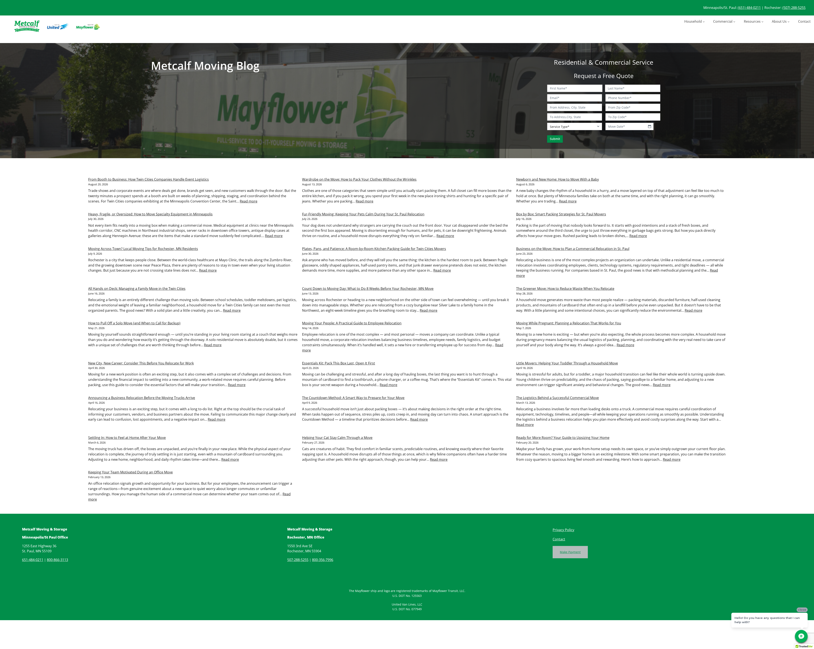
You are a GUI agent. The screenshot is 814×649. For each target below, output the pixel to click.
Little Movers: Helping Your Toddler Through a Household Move (567, 363)
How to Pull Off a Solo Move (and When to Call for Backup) (134, 323)
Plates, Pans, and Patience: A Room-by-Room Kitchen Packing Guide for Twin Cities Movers (374, 248)
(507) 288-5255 (794, 7)
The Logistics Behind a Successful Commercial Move (557, 397)
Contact (559, 539)
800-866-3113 (57, 559)
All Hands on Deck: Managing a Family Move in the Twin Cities (136, 288)
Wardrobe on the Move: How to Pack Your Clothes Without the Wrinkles (359, 179)
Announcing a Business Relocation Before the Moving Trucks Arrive (141, 397)
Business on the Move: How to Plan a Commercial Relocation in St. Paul (572, 248)
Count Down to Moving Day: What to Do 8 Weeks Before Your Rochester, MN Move (367, 288)
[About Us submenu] (789, 21)
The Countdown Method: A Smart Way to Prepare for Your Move (353, 397)
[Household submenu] (704, 21)
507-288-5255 (297, 559)
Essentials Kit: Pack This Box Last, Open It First (338, 363)
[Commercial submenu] (734, 21)
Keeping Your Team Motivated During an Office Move (130, 472)
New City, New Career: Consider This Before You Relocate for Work (141, 363)
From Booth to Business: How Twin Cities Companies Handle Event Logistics (148, 179)
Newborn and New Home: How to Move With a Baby (557, 179)
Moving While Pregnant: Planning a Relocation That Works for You (568, 323)
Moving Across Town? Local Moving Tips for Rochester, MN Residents (143, 248)
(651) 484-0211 (749, 7)
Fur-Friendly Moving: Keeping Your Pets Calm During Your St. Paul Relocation (363, 214)
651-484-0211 (32, 559)
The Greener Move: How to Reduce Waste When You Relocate (565, 288)
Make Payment (570, 552)
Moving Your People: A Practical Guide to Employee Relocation (351, 323)
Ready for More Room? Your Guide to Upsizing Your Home (562, 437)
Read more (248, 201)
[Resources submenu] (762, 21)
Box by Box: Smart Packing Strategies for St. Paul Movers (561, 214)
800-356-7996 (322, 559)
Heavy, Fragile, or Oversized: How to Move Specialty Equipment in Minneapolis (150, 214)
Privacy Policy (563, 530)
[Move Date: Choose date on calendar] (649, 126)
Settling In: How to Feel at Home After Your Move (127, 437)
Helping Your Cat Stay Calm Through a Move (337, 437)
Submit (555, 139)
